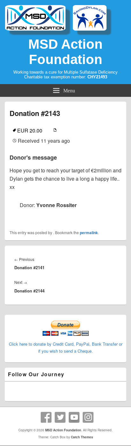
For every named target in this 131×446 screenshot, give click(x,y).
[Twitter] (60, 417)
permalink (89, 232)
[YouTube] (74, 417)
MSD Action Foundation (65, 52)
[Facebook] (46, 417)
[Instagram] (88, 417)
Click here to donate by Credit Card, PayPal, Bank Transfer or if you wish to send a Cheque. (65, 347)
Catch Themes (82, 437)
